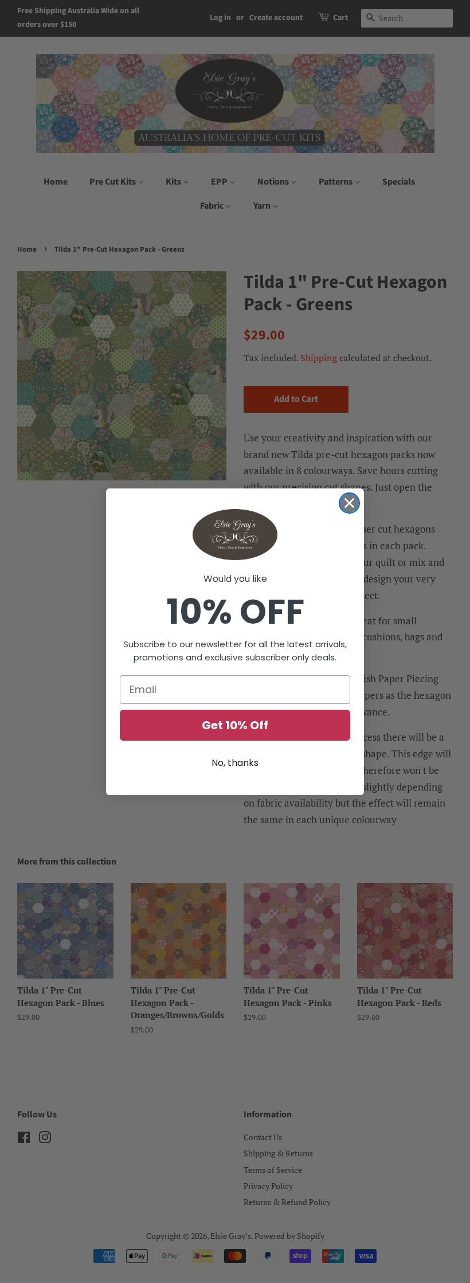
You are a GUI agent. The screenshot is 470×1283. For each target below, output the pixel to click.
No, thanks (234, 762)
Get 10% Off (235, 725)
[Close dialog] (349, 503)
